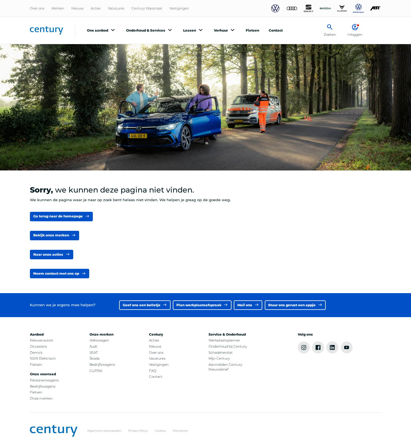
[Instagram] (304, 347)
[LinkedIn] (332, 347)
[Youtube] (347, 347)
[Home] (46, 30)
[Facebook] (318, 347)
